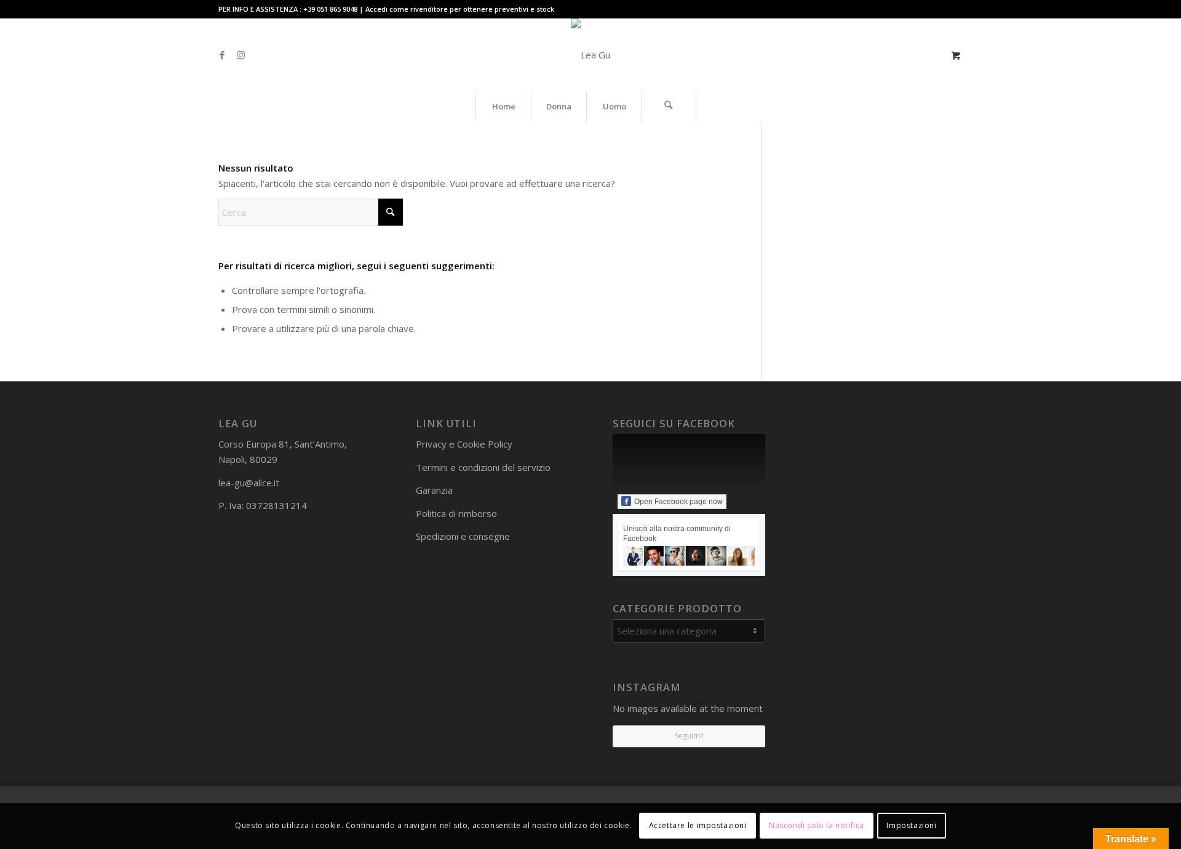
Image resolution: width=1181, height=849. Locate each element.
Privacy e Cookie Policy (464, 444)
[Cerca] (668, 106)
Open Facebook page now (678, 501)
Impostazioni (911, 825)
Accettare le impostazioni (698, 825)
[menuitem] (503, 106)
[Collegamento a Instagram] (240, 54)
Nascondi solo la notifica (816, 825)
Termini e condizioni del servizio (483, 467)
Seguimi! (689, 735)
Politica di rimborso (456, 513)
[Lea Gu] (590, 54)
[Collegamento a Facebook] (222, 54)
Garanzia (434, 490)
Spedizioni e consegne (463, 536)
